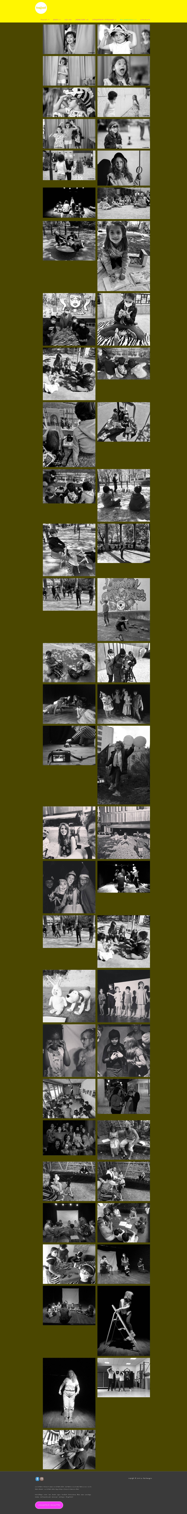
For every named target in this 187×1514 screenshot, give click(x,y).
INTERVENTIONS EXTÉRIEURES (103, 20)
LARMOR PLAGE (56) (81, 20)
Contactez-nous (145, 20)
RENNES (55, 20)
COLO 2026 (67, 20)
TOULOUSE (44, 20)
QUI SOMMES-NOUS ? (127, 20)
